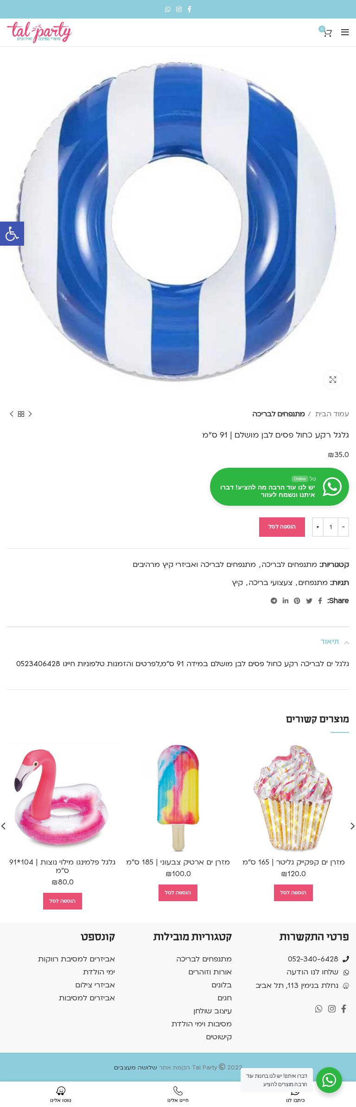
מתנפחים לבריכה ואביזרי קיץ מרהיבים (194, 565)
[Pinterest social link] (297, 601)
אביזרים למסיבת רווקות (76, 959)
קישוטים (219, 1037)
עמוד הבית (331, 414)
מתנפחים (313, 583)
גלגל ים (337, 664)
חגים (224, 998)
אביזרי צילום (95, 985)
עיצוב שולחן (212, 1011)
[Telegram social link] (274, 601)
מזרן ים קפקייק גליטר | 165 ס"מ (293, 862)
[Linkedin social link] (285, 601)
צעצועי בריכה (270, 583)
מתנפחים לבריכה (279, 414)
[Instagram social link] (178, 9)
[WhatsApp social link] (167, 9)
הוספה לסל (282, 526)
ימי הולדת (99, 972)
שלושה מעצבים (135, 1067)
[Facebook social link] (189, 9)
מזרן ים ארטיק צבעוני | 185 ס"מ (178, 862)
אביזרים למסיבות (87, 998)
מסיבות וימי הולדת (202, 1024)
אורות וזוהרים (210, 972)
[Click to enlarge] (333, 379)
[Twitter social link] (309, 601)
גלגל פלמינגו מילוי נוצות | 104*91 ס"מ (62, 866)
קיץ (237, 583)
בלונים (221, 985)
